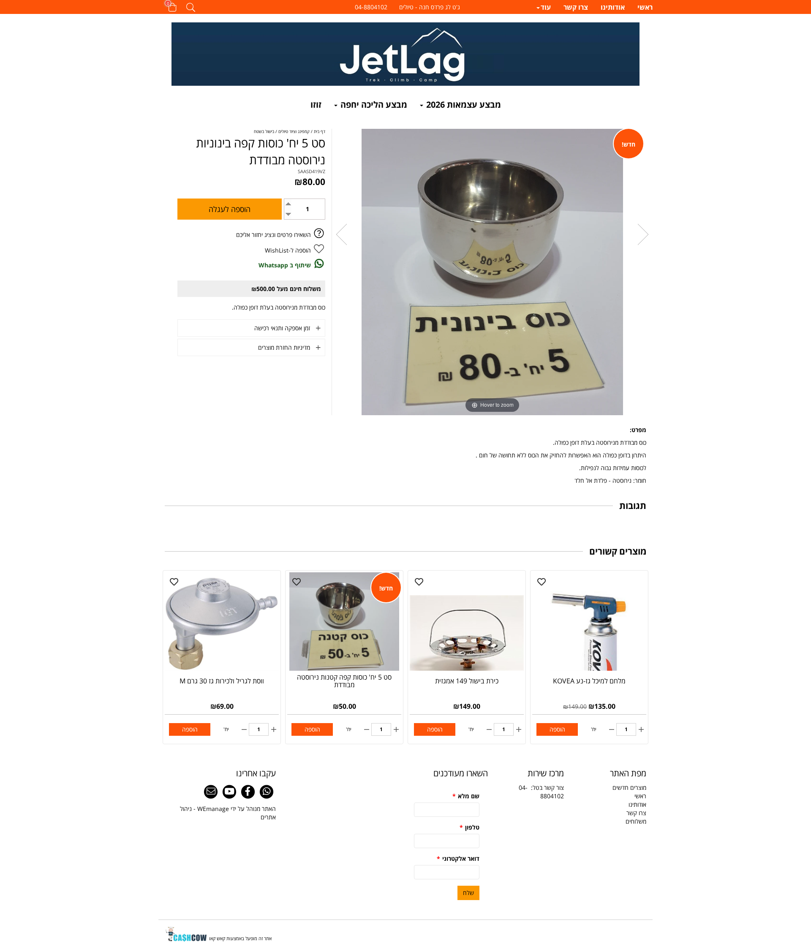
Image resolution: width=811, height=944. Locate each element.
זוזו (315, 104)
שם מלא (465, 796)
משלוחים (636, 821)
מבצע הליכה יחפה (372, 104)
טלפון (469, 827)
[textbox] (405, 7)
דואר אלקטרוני (458, 858)
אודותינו (613, 7)
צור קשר (554, 787)
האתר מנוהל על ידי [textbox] (228, 813)
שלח (468, 893)
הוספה (557, 729)
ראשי (645, 7)
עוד (546, 7)
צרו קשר (575, 7)
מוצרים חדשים (629, 787)
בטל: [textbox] (541, 791)
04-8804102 (541, 791)
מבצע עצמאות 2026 (462, 104)
